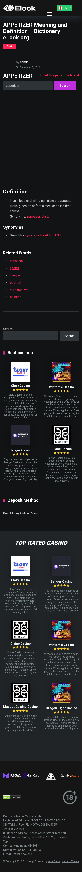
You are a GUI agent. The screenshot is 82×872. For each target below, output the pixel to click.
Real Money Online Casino (21, 513)
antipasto (16, 261)
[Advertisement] (41, 139)
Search (8, 329)
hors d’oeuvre (19, 290)
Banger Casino (21, 450)
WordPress (54, 861)
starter (46, 216)
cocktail (15, 283)
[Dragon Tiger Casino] (61, 702)
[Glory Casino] (20, 381)
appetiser (33, 216)
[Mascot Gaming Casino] (20, 702)
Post (9, 46)
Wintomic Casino (61, 387)
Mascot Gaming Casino (20, 707)
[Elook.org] (19, 8)
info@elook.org (22, 853)
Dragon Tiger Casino (61, 708)
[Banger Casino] (20, 444)
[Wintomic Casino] (61, 381)
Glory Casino (20, 386)
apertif (14, 268)
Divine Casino (61, 449)
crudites (15, 297)
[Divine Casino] (61, 444)
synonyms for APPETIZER (43, 235)
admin (24, 62)
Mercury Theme (70, 861)
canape (15, 275)
